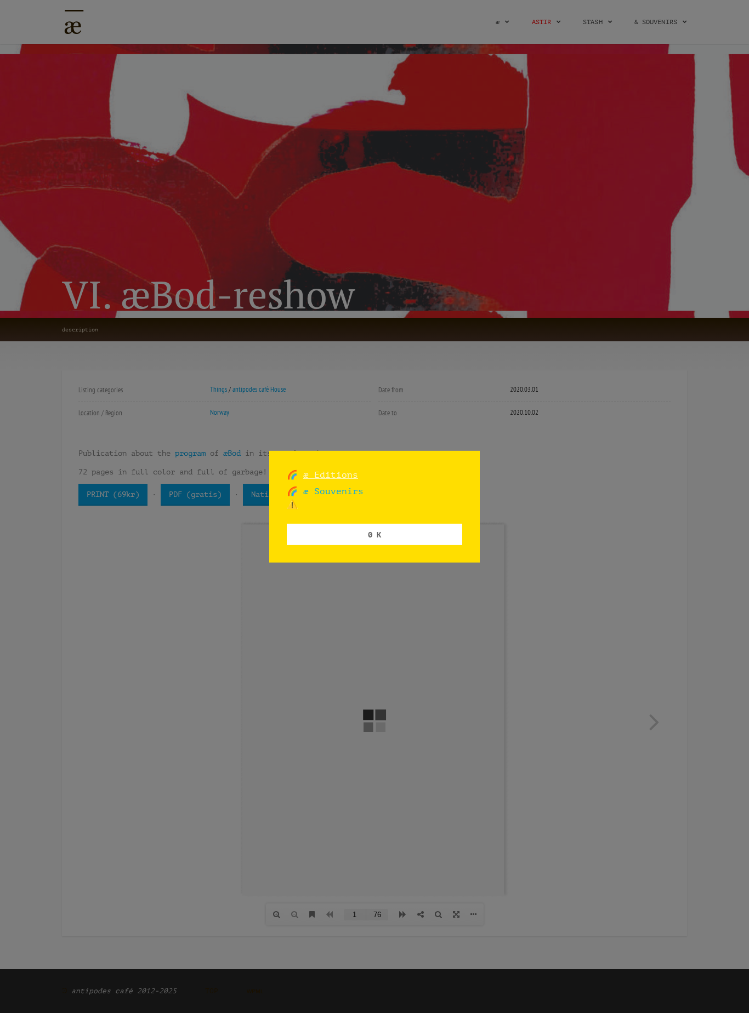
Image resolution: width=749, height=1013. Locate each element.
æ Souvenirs (331, 491)
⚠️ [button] (292, 504)
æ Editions (330, 474)
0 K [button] (374, 534)
